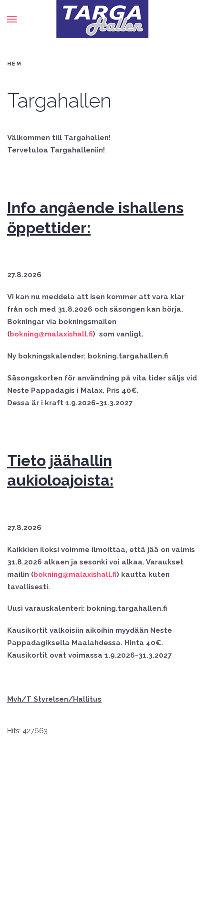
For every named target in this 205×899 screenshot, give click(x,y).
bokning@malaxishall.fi (51, 334)
